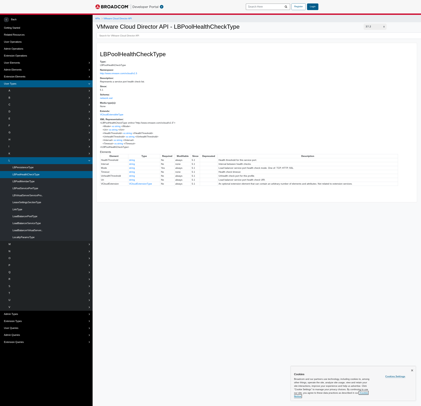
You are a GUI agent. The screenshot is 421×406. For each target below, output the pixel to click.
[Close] (412, 370)
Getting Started (12, 28)
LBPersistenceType (23, 167)
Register (298, 6)
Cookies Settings (395, 376)
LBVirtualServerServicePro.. (27, 195)
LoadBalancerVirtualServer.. (27, 230)
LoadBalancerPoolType (24, 216)
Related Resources (14, 34)
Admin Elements (13, 69)
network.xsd (106, 98)
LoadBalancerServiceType (26, 223)
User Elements (12, 62)
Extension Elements (14, 76)
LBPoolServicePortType (25, 188)
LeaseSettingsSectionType (26, 202)
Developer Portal (145, 7)
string (132, 160)
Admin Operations (13, 48)
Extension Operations (15, 55)
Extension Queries (14, 342)
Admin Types (11, 314)
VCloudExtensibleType (111, 114)
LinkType (17, 209)
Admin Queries (12, 335)
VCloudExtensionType (140, 183)
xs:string (116, 126)
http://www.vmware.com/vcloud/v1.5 (118, 73)
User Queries (11, 328)
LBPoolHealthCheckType (25, 174)
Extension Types (13, 321)
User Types (10, 83)
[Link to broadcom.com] (112, 6)
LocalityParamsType (23, 237)
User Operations (13, 42)
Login (313, 6)
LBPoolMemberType (23, 181)
